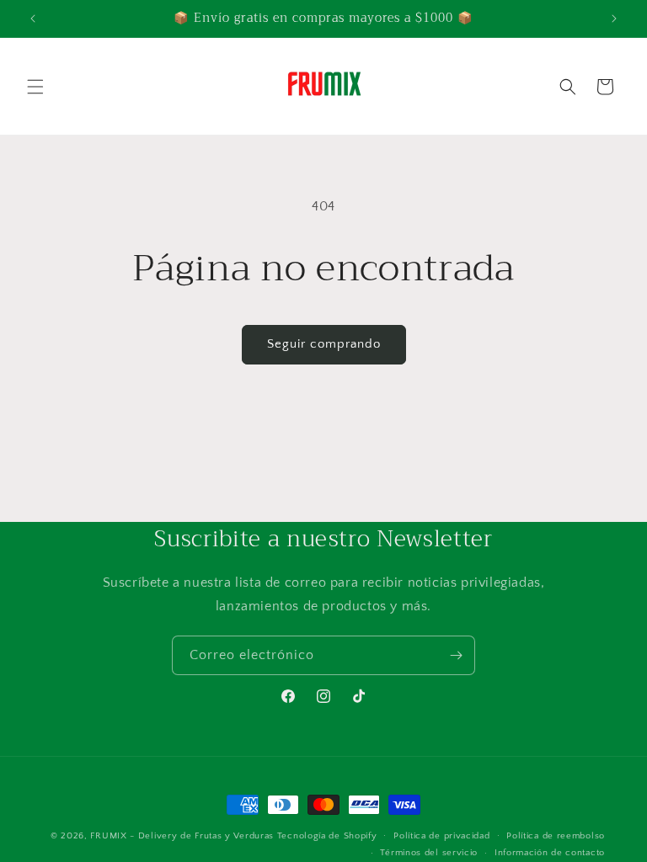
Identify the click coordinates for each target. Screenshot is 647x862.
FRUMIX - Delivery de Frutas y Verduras (183, 836)
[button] (35, 86)
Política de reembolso (555, 836)
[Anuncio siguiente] (614, 18)
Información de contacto (550, 853)
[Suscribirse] (455, 655)
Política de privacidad (441, 836)
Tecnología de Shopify (327, 836)
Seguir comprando (324, 344)
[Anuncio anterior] (32, 18)
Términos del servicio (429, 853)
